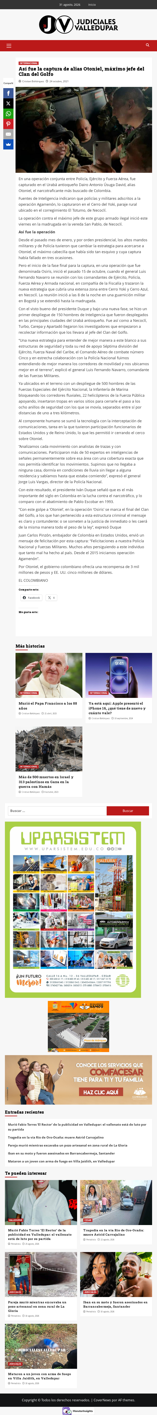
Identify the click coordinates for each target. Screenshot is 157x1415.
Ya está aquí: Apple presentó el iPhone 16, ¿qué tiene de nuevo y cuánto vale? (117, 708)
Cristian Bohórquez (33, 81)
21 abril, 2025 (51, 713)
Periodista (16, 1243)
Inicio (92, 5)
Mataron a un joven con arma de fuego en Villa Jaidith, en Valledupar (61, 1161)
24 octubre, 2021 (59, 81)
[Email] (8, 134)
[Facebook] (8, 93)
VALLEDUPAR (15, 1220)
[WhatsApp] (8, 114)
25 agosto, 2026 (32, 1243)
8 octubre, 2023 (51, 792)
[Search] (147, 45)
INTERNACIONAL (28, 63)
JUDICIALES (15, 1292)
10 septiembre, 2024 (123, 718)
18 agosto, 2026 (32, 1315)
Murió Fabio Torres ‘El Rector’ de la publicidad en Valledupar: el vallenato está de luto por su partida (77, 1126)
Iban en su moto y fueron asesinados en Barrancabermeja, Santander (61, 1153)
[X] (8, 103)
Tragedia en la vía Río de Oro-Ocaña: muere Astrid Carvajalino (56, 1137)
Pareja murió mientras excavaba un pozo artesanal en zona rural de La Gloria (67, 1145)
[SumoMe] (8, 144)
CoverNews (102, 1400)
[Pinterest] (8, 124)
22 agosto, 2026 (107, 1239)
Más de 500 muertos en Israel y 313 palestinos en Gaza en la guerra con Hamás (46, 782)
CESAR (87, 1220)
